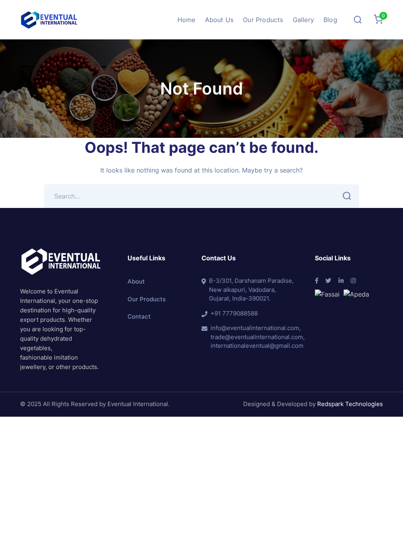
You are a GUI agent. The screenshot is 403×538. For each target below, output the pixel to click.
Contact (139, 316)
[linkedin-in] (341, 281)
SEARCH (347, 196)
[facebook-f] (316, 281)
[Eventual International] (49, 19)
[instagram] (353, 281)
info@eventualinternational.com (255, 328)
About (136, 281)
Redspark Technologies (350, 404)
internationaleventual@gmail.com (257, 345)
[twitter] (328, 281)
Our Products (147, 299)
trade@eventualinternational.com (257, 337)
